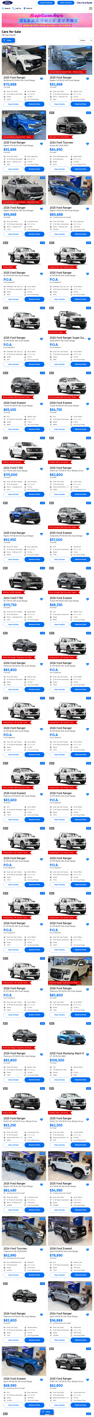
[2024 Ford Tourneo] (70, 125)
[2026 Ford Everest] (24, 385)
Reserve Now (34, 104)
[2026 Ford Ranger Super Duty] (70, 320)
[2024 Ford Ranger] (70, 1296)
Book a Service (65, 3)
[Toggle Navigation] (90, 8)
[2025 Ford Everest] (70, 515)
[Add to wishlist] (41, 79)
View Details (13, 104)
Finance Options (46, 3)
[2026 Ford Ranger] (24, 190)
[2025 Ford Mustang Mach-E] (70, 1036)
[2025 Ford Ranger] (24, 60)
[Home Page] (7, 2)
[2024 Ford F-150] (24, 450)
